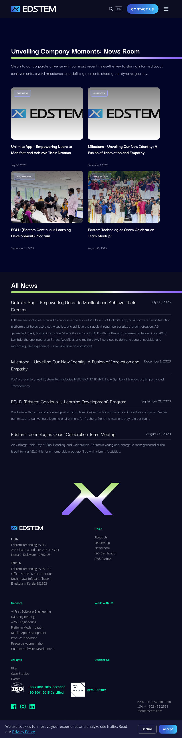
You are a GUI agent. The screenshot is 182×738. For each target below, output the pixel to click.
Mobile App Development (28, 633)
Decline (147, 729)
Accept (168, 729)
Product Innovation (24, 638)
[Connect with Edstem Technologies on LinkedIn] (32, 706)
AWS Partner (103, 558)
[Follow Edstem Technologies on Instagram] (23, 706)
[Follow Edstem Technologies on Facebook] (14, 706)
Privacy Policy (23, 731)
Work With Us (104, 602)
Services (17, 602)
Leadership (102, 542)
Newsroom (102, 548)
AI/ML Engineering (23, 622)
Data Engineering (23, 617)
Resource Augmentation (27, 643)
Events (15, 679)
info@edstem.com (149, 711)
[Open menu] (166, 9)
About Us (101, 537)
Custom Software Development (33, 649)
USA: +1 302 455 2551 (152, 706)
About (99, 528)
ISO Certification (106, 553)
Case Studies (20, 673)
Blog (14, 668)
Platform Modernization (27, 627)
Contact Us (142, 9)
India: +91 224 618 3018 (154, 702)
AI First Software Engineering (31, 611)
